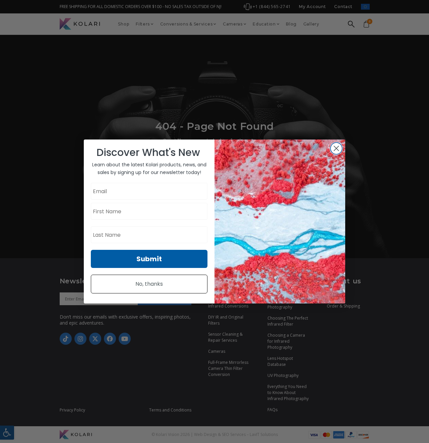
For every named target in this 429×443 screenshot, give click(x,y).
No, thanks (149, 284)
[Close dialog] (336, 148)
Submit (149, 259)
